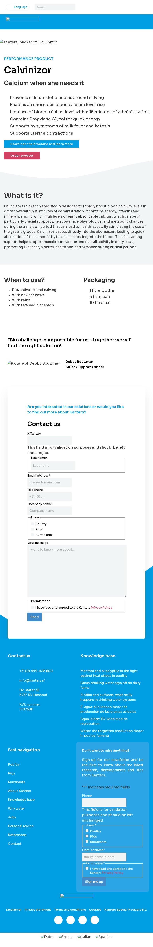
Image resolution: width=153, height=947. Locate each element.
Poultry (40, 523)
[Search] (72, 7)
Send (34, 617)
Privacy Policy (101, 607)
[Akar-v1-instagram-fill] (70, 920)
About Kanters (19, 791)
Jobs (12, 817)
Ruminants (43, 534)
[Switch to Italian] (84, 937)
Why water (16, 809)
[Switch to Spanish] (103, 937)
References (17, 835)
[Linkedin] (82, 920)
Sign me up (94, 882)
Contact (14, 844)
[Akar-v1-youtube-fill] (95, 920)
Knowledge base (21, 800)
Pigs (38, 529)
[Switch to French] (66, 937)
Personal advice (21, 826)
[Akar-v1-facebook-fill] (58, 920)
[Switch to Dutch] (47, 937)
